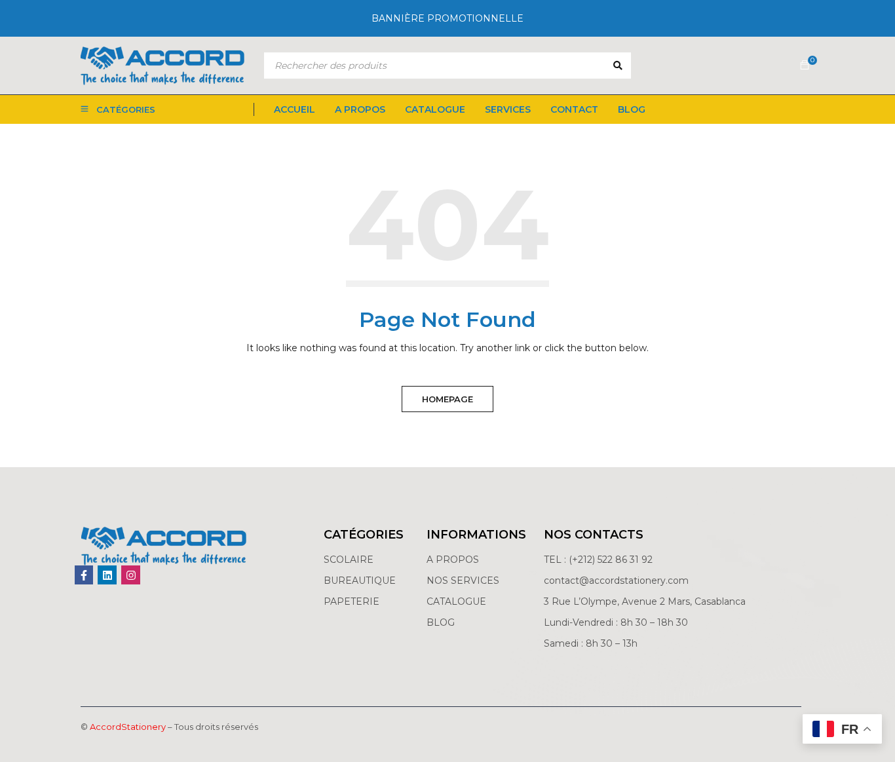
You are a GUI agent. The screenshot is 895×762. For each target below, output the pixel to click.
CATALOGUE (456, 601)
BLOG (441, 622)
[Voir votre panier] (804, 65)
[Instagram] (130, 574)
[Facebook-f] (84, 574)
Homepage (447, 399)
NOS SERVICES (463, 580)
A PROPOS (453, 559)
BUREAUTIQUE (360, 580)
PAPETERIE (351, 601)
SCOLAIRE (350, 559)
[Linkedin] (107, 574)
